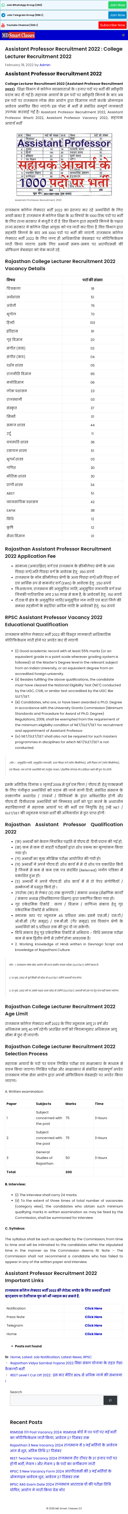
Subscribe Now (112, 25)
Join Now (117, 5)
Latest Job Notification (41, 1357)
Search (16, 1392)
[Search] (110, 1400)
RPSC (87, 1357)
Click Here (93, 1308)
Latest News (71, 1357)
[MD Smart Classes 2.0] (18, 35)
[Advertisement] (64, 1507)
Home (15, 1357)
